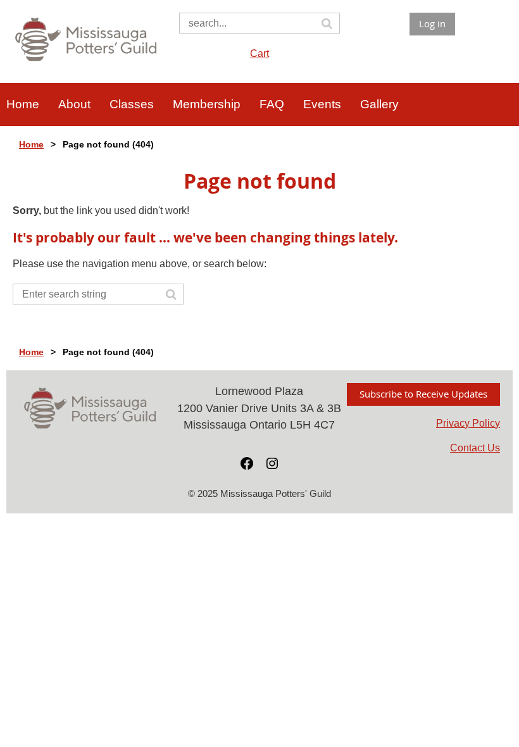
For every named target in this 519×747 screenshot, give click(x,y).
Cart (259, 53)
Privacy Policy (468, 423)
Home (31, 144)
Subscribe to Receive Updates (423, 393)
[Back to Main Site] (86, 62)
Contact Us (475, 448)
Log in (432, 23)
